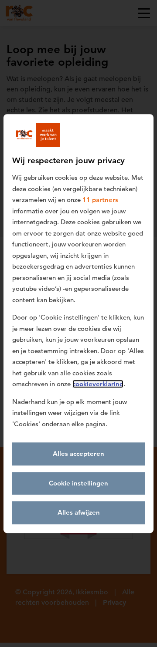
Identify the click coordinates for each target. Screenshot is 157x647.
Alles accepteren (78, 453)
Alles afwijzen (79, 512)
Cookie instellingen (78, 483)
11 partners (100, 199)
